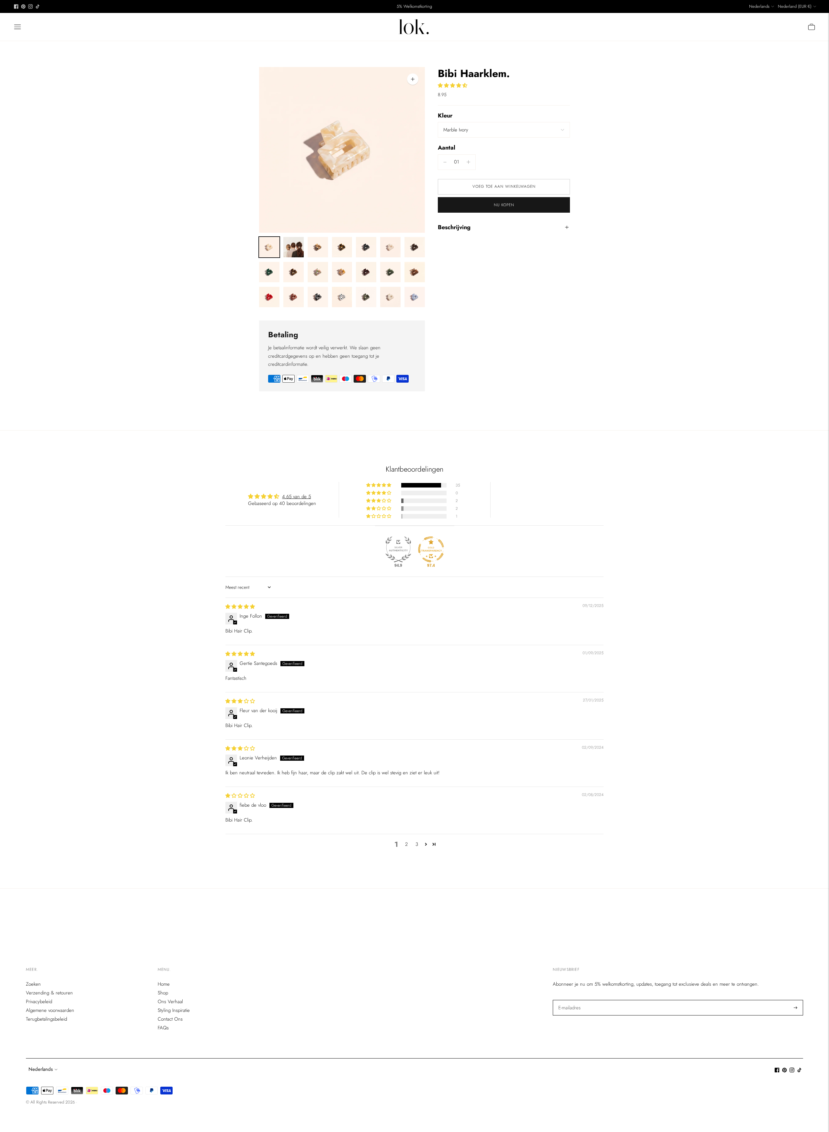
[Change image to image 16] (293, 297)
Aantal (446, 147)
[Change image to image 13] (390, 272)
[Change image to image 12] (366, 272)
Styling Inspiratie (174, 1010)
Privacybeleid (39, 1001)
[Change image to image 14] (414, 272)
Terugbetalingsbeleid (46, 1019)
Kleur (445, 115)
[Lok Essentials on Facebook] (16, 6)
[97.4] (431, 549)
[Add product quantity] (445, 162)
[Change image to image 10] (318, 272)
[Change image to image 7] (414, 247)
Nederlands (759, 6)
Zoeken (33, 984)
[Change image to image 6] (390, 247)
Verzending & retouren (49, 992)
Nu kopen (504, 205)
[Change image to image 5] (366, 247)
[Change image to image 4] (342, 247)
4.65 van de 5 (296, 496)
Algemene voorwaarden (50, 1010)
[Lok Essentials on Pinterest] (23, 6)
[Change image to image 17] (318, 297)
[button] (452, 85)
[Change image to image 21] (414, 297)
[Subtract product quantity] (468, 162)
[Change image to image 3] (318, 247)
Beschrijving (454, 227)
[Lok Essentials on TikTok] (37, 6)
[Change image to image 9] (293, 272)
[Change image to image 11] (342, 272)
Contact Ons (170, 1019)
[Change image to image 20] (390, 297)
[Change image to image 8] (269, 272)
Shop (163, 992)
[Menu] (17, 27)
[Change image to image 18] (342, 297)
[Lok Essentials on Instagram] (30, 6)
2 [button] (406, 844)
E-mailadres (569, 1000)
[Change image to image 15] (269, 297)
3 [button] (416, 844)
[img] (240, 606)
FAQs (163, 1027)
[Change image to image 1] (269, 247)
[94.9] (398, 549)
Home (164, 984)
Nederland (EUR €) (795, 6)
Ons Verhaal (170, 1001)
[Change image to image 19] (366, 297)
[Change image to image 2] (293, 247)
